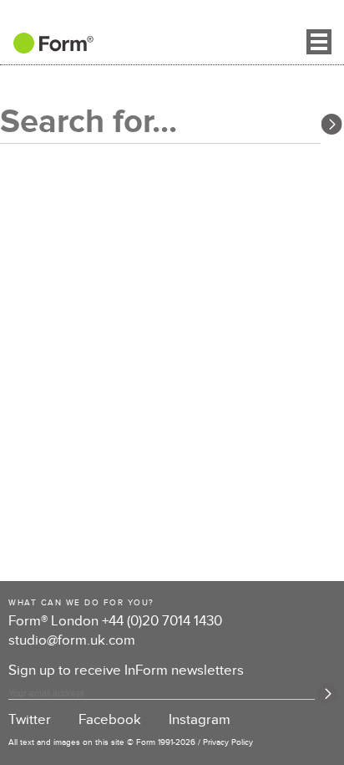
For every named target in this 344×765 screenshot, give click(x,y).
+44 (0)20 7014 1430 (162, 621)
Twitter (29, 719)
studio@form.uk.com (71, 640)
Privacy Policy (228, 742)
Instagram (199, 719)
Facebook (109, 719)
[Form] (47, 48)
